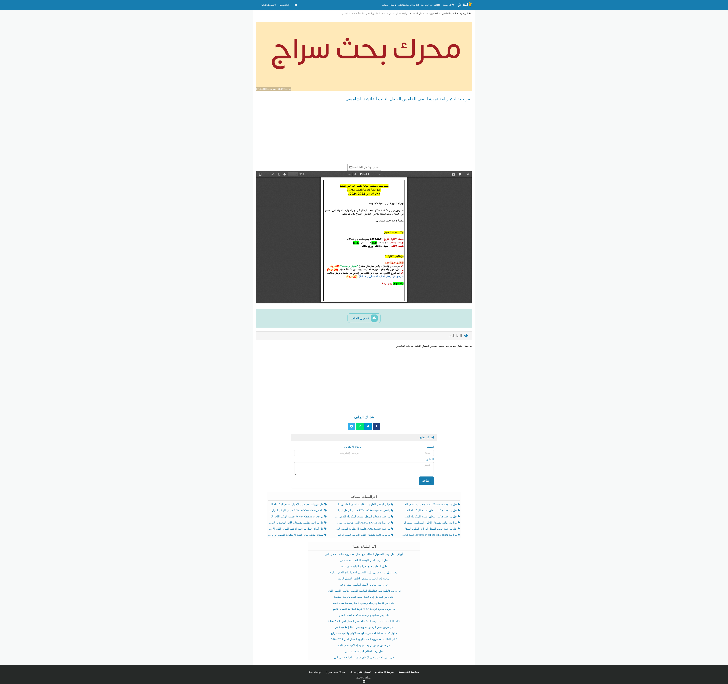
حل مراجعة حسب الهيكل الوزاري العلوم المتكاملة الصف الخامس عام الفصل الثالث (429, 528)
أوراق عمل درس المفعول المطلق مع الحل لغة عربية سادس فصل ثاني (364, 554)
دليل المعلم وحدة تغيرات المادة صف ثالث (364, 566)
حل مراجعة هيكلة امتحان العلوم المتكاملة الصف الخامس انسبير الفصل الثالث (429, 510)
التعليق (430, 459)
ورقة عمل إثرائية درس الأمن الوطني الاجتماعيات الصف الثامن (364, 572)
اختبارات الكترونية (429, 5)
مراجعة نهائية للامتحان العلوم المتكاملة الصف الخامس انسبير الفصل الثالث (429, 522)
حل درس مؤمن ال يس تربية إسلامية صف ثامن (364, 645)
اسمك (430, 446)
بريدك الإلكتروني (352, 446)
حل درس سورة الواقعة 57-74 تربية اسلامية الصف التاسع (364, 609)
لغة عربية (433, 13)
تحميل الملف (360, 318)
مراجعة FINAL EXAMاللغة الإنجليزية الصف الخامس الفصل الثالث (363, 528)
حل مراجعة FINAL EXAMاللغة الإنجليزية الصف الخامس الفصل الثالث (363, 522)
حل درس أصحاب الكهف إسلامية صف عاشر (364, 584)
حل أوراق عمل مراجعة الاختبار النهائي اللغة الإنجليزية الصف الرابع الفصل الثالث (296, 528)
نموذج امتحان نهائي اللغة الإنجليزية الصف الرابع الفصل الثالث (296, 534)
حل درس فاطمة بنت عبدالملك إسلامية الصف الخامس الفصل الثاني (364, 590)
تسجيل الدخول (267, 5)
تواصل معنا (315, 672)
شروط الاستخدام (384, 672)
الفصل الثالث (419, 13)
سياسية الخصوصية (409, 672)
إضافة (426, 481)
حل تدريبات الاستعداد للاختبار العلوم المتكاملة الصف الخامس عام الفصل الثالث (296, 504)
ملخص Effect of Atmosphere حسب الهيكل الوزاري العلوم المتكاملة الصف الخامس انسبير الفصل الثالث (363, 510)
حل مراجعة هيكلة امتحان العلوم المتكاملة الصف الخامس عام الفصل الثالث (429, 516)
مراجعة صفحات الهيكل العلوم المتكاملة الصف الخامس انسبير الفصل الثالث (363, 516)
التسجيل (282, 5)
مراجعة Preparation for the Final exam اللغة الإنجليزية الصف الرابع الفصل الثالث (429, 534)
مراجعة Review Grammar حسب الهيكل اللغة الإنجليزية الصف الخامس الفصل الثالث (296, 516)
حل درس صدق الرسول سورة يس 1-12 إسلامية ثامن (364, 627)
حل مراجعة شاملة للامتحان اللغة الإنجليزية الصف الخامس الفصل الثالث (296, 522)
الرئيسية (447, 5)
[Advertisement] (364, 133)
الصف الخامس (449, 13)
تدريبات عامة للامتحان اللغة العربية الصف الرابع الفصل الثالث (363, 534)
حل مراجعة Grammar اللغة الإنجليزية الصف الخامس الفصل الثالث (429, 504)
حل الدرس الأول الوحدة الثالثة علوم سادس (364, 560)
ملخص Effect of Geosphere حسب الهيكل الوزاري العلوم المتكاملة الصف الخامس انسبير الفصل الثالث (296, 510)
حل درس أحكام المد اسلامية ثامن (364, 651)
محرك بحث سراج (336, 672)
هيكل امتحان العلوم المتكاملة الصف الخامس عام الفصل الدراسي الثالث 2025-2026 (363, 504)
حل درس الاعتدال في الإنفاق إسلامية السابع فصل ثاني (364, 657)
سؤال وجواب (388, 5)
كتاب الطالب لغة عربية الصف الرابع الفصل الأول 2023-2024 (364, 639)
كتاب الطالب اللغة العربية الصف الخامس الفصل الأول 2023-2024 (364, 621)
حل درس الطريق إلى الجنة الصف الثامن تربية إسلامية (364, 596)
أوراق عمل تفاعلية (407, 5)
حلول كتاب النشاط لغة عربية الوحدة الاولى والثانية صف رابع (364, 633)
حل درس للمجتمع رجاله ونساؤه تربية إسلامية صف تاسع (364, 602)
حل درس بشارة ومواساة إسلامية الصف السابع (364, 615)
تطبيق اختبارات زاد (360, 672)
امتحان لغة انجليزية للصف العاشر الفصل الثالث (364, 578)
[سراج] (465, 5)
